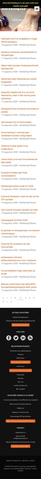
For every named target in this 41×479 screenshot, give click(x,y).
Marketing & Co (20, 432)
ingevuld (9, 460)
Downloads (20, 375)
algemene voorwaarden (11, 468)
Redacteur (20, 408)
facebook (28, 468)
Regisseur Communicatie (20, 412)
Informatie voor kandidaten (20, 362)
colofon (32, 460)
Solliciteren (20, 366)
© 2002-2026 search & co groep (15, 466)
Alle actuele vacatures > (20, 325)
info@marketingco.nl (21, 438)
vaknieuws (25, 460)
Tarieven (20, 354)
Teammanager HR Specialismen (20, 416)
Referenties (20, 358)
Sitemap (20, 378)
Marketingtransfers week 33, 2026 (17, 186)
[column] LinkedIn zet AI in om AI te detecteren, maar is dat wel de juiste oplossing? (18, 95)
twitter (34, 468)
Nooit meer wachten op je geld (20, 370)
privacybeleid (30, 466)
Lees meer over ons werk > (20, 446)
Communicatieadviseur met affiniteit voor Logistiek (20, 400)
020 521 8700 (20, 436)
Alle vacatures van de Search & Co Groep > (20, 421)
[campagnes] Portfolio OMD (14, 220)
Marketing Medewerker (20, 317)
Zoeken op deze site (20, 385)
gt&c (21, 468)
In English (21, 389)
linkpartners (17, 460)
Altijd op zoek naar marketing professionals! (20, 321)
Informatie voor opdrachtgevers (20, 351)
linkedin (20, 471)
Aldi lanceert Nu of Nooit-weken (16, 122)
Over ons (20, 382)
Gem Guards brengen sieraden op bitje (19, 209)
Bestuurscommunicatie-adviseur (20, 404)
